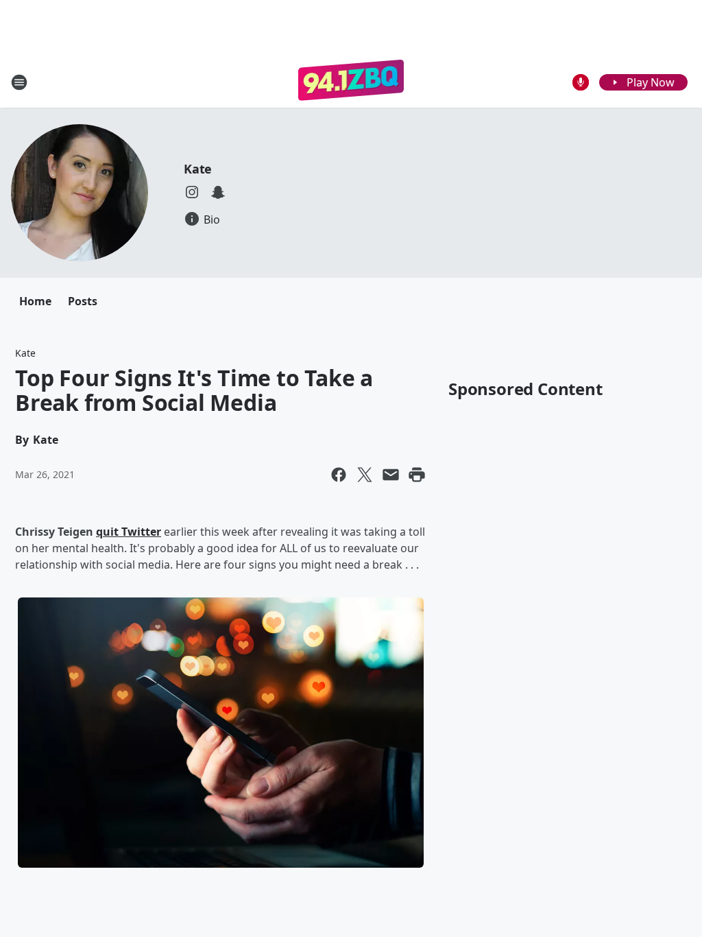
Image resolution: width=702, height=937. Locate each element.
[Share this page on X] (364, 474)
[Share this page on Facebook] (338, 474)
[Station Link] (351, 82)
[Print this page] (416, 474)
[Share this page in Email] (390, 474)
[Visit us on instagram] (192, 192)
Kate (198, 169)
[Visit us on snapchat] (218, 192)
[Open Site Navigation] (19, 82)
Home (35, 301)
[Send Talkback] (580, 82)
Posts (82, 301)
